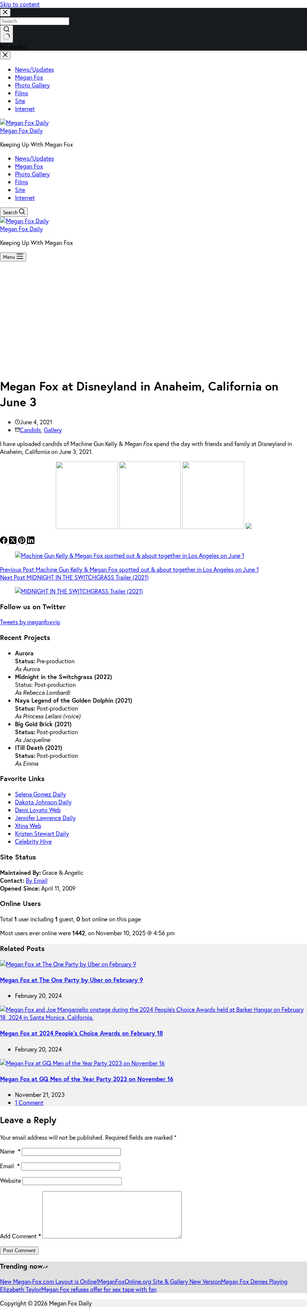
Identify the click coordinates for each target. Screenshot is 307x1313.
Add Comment (20, 1236)
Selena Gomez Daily (40, 794)
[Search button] (6, 34)
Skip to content (20, 4)
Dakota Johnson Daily (43, 802)
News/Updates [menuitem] (34, 69)
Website (10, 1180)
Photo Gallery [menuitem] (32, 85)
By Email (37, 880)
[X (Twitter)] (13, 541)
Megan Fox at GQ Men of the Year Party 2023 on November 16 (86, 1079)
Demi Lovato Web (38, 810)
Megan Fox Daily (21, 130)
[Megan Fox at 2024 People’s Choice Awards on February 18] (153, 1017)
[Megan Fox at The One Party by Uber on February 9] (68, 964)
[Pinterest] (22, 541)
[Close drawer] (5, 55)
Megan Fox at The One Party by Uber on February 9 (71, 980)
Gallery (53, 430)
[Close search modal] (5, 13)
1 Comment (29, 1102)
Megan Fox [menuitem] (29, 77)
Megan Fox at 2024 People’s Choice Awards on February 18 (81, 1033)
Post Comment (19, 1250)
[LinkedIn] (30, 541)
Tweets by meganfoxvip (30, 622)
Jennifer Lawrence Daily (45, 818)
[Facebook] (4, 541)
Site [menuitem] (20, 101)
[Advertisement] (153, 317)
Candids (30, 430)
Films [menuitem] (21, 93)
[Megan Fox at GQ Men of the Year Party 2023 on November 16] (82, 1063)
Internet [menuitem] (25, 109)
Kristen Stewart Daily (42, 833)
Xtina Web (28, 825)
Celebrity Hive (33, 841)
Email (9, 1166)
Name (10, 1151)
